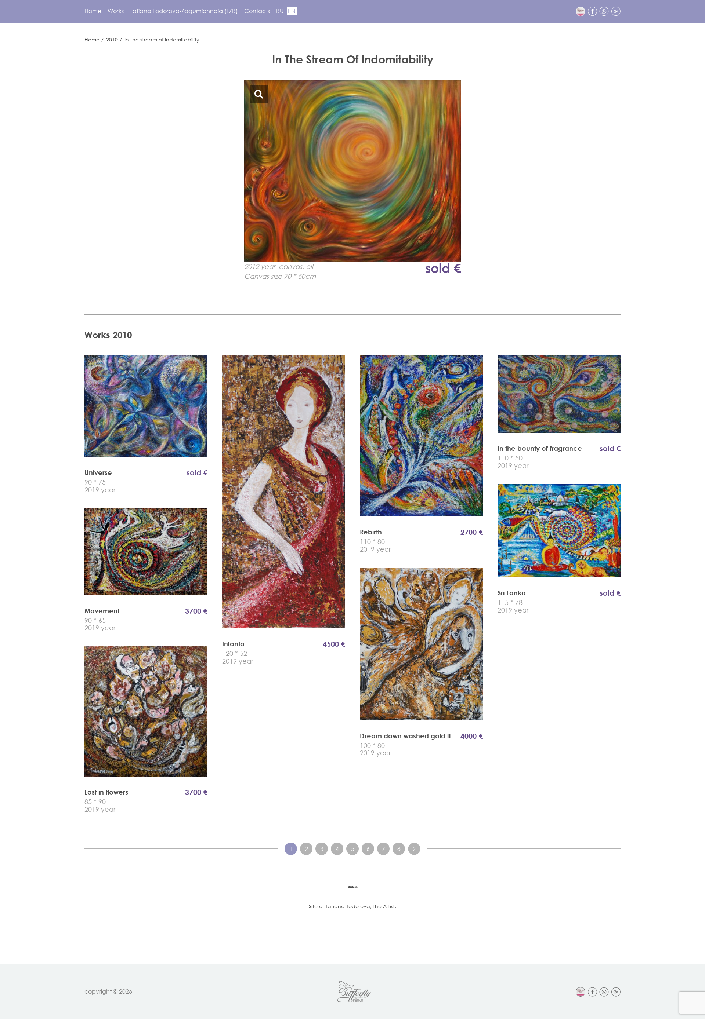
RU (279, 11)
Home (92, 11)
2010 (112, 39)
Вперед (414, 849)
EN (292, 11)
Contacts (257, 11)
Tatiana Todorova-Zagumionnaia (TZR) (184, 11)
